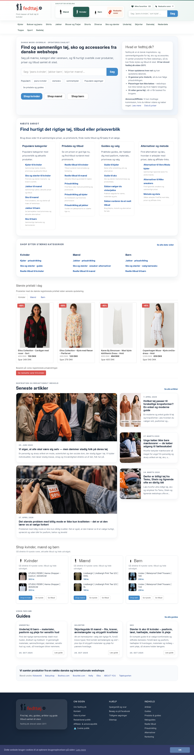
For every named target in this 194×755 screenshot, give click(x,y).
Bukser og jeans (34, 24)
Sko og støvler (112, 24)
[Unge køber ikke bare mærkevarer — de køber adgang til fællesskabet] (130, 447)
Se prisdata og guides (33, 87)
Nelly (90, 675)
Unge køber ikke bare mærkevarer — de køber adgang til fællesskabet (158, 443)
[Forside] (29, 7)
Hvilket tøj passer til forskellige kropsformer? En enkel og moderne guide (158, 405)
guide (40, 266)
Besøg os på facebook (119, 711)
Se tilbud (51, 598)
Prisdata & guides (153, 715)
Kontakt (77, 711)
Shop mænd (54, 96)
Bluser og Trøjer (73, 24)
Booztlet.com (79, 675)
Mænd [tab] (33, 297)
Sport (30, 30)
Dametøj (150, 24)
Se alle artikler (171, 389)
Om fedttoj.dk (80, 707)
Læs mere (136, 105)
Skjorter (139, 24)
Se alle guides (171, 617)
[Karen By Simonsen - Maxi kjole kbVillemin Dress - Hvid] (118, 325)
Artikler (148, 707)
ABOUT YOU (110, 675)
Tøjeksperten (125, 675)
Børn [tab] (43, 297)
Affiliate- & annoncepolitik (85, 724)
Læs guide (58, 653)
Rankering (149, 736)
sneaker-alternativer (100, 266)
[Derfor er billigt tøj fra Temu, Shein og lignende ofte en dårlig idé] (130, 484)
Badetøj (40, 30)
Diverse (98, 24)
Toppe (21, 30)
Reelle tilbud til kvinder (32, 271)
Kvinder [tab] (21, 297)
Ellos (99, 675)
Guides (148, 711)
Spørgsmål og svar (118, 707)
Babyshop (50, 675)
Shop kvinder (32, 96)
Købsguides (150, 719)
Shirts (49, 24)
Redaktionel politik (82, 719)
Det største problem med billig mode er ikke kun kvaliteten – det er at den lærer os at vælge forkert (63, 523)
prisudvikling (34, 260)
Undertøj (127, 24)
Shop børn (77, 96)
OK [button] (180, 750)
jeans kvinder (40, 81)
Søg (172, 13)
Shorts (87, 24)
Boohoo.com (63, 675)
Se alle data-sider (165, 245)
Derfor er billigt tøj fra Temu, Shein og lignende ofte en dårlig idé (158, 479)
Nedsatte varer (164, 6)
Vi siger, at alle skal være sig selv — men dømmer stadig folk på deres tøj (63, 449)
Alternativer (150, 732)
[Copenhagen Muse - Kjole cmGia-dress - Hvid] (159, 325)
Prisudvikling (150, 728)
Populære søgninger (94, 81)
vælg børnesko (149, 266)
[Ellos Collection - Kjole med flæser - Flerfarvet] (76, 325)
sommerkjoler (72, 81)
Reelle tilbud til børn (135, 271)
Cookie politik (82, 728)
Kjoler (20, 24)
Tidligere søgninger (118, 715)
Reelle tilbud (150, 724)
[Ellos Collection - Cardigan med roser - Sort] (35, 325)
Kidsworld (37, 675)
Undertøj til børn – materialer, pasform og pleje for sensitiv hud (39, 630)
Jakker (58, 24)
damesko (56, 81)
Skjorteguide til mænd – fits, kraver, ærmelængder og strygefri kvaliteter (96, 630)
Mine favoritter (143, 6)
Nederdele (163, 24)
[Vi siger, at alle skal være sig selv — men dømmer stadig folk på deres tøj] (66, 417)
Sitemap (113, 719)
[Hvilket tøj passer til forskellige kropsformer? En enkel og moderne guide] (130, 410)
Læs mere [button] (81, 750)
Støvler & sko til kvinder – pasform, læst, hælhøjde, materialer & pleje (151, 630)
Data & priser (150, 105)
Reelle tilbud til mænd (84, 271)
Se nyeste (39, 598)
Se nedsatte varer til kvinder (31, 373)
